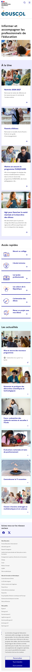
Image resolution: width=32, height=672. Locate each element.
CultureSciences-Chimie (7, 578)
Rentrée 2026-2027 (12, 89)
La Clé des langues (6, 581)
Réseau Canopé (5, 565)
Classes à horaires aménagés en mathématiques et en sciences (15, 508)
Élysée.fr (3, 608)
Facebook (3, 533)
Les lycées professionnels (18, 276)
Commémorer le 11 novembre (15, 479)
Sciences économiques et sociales (10, 598)
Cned (2, 563)
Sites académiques (6, 571)
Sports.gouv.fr (5, 626)
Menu (29, 2)
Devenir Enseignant (6, 549)
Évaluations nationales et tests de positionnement (15, 451)
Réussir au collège (19, 251)
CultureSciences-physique (8, 590)
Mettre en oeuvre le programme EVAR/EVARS (15, 167)
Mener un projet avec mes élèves (21, 311)
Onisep (3, 560)
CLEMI (3, 568)
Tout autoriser (17, 666)
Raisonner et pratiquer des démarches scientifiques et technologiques (14, 388)
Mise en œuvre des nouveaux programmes (15, 351)
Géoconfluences (5, 601)
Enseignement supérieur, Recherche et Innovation (14, 557)
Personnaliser (17, 658)
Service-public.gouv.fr (7, 620)
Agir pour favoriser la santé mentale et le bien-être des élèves (16, 215)
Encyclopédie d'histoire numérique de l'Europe (13, 596)
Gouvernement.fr (5, 614)
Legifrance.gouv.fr (6, 617)
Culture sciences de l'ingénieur (9, 584)
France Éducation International (9, 544)
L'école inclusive (19, 263)
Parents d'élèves (11, 128)
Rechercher (24, 2)
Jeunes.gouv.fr (5, 623)
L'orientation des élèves (19, 299)
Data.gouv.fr (4, 611)
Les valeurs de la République (19, 288)
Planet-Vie (4, 593)
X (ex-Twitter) (9, 533)
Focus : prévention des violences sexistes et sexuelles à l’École (16, 420)
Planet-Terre (4, 587)
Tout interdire (17, 662)
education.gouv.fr (5, 546)
